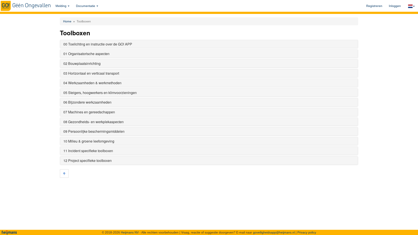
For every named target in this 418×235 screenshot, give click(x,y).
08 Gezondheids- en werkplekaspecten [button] (93, 121)
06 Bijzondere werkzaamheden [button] (87, 102)
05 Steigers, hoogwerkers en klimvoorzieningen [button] (100, 92)
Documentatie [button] (86, 6)
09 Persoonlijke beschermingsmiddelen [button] (94, 131)
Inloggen (395, 6)
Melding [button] (61, 6)
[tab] (209, 44)
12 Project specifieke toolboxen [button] (87, 160)
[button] (411, 6)
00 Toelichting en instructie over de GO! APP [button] (97, 44)
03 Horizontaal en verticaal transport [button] (91, 73)
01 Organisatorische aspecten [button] (86, 53)
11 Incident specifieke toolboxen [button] (88, 150)
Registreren (374, 6)
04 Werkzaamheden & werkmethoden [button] (92, 82)
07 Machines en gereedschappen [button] (89, 111)
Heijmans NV (130, 232)
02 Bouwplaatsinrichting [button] (82, 63)
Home (67, 21)
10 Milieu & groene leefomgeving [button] (88, 141)
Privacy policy (306, 232)
